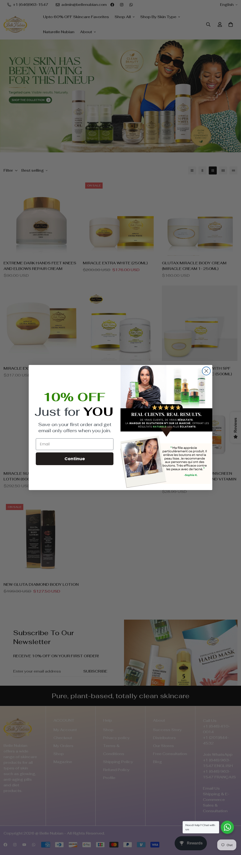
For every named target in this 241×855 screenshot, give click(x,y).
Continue (74, 459)
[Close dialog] (206, 371)
